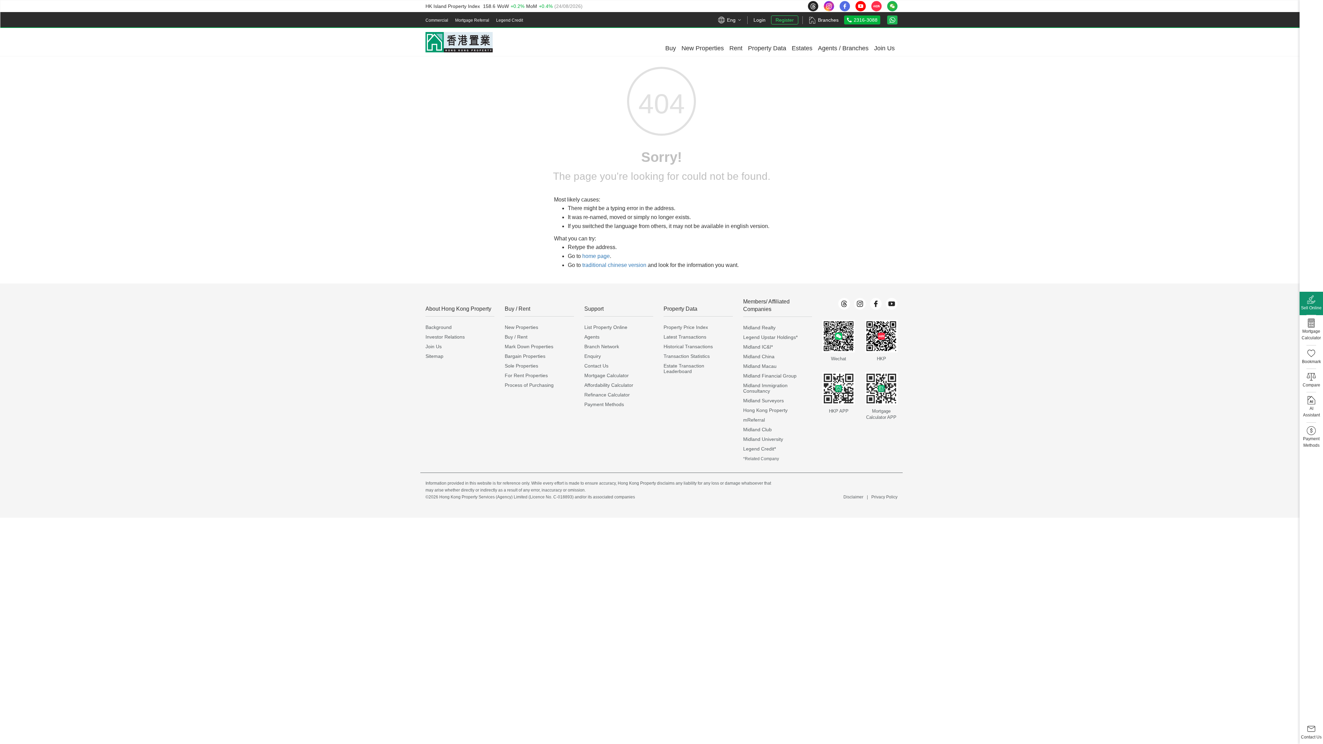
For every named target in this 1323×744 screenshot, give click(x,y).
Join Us (433, 346)
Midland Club (757, 429)
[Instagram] (860, 304)
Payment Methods (604, 404)
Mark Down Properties (529, 346)
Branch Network (601, 346)
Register (785, 20)
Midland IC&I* (758, 347)
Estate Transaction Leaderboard (684, 368)
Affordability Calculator (608, 385)
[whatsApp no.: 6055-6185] (892, 20)
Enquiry (592, 356)
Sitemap (434, 356)
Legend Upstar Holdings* (770, 337)
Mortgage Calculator (606, 375)
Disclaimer (853, 497)
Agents (591, 337)
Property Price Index (686, 327)
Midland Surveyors (763, 400)
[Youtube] (892, 304)
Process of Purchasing (529, 385)
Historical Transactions (688, 346)
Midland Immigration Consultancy (765, 388)
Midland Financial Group (770, 376)
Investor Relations (445, 337)
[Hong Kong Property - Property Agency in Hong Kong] (459, 42)
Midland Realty (759, 327)
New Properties (521, 327)
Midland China (759, 356)
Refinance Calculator (607, 394)
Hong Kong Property (765, 410)
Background (438, 327)
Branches (828, 20)
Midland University (763, 439)
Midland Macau (760, 366)
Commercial (436, 20)
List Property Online (605, 327)
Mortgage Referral (472, 20)
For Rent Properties (526, 375)
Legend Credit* (759, 449)
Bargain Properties (525, 356)
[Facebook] (876, 304)
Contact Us (596, 366)
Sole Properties (521, 366)
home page (596, 256)
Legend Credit (509, 20)
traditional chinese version (614, 265)
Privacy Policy (884, 497)
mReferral (754, 420)
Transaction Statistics (687, 356)
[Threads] (844, 304)
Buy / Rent (516, 337)
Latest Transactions (685, 337)
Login (759, 20)
